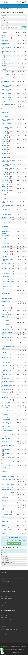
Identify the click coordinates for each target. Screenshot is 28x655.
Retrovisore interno (6, 438)
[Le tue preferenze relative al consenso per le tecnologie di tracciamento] (2, 652)
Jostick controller (5, 301)
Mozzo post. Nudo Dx (6, 360)
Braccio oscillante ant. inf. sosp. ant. (7, 128)
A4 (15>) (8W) (3, 552)
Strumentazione (5, 505)
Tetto (2, 518)
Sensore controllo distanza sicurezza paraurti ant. (8, 466)
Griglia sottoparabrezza (7, 291)
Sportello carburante (6, 502)
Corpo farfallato (5, 235)
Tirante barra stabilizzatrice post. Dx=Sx (7, 526)
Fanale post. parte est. (7, 263)
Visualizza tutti (4, 564)
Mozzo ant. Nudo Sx (6, 357)
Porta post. (4, 407)
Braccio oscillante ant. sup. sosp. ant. (8, 144)
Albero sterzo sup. (6, 38)
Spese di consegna (4, 600)
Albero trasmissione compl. (6, 560)
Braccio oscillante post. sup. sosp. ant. (7, 177)
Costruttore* (4, 15)
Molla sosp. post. (6, 337)
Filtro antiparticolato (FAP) (7, 273)
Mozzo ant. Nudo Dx (6, 355)
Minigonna (4, 334)
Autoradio (3, 101)
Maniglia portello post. (7, 332)
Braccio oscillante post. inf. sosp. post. (8, 169)
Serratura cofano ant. (7, 482)
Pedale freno (5, 378)
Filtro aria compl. (5, 276)
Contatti (2, 579)
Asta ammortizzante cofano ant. (6, 86)
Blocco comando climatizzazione (5, 115)
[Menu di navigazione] (2, 6)
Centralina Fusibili (5, 212)
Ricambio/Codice (5, 25)
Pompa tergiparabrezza (7, 405)
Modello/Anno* (5, 20)
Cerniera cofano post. (7, 217)
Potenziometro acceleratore (5, 413)
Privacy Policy (3, 634)
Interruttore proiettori (6, 298)
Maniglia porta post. (7, 329)
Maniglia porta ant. (6, 327)
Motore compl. (5, 342)
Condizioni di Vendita (5, 581)
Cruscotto (3, 238)
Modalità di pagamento (5, 607)
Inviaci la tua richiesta (14, 543)
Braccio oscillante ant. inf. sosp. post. (7, 136)
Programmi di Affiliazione (6, 583)
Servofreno (4, 497)
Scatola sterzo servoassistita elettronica (7, 445)
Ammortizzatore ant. (7, 72)
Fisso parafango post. (7, 279)
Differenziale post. (5, 243)
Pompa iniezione (5, 402)
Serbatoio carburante (6, 474)
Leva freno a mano (6, 308)
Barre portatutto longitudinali (5, 111)
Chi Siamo (3, 577)
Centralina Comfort (6, 209)
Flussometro (4, 284)
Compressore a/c (5, 222)
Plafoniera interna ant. (7, 394)
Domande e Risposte (5, 638)
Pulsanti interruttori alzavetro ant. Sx (6, 423)
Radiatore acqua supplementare (5, 427)
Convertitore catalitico (6, 229)
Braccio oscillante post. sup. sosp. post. (7, 185)
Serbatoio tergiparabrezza (7, 476)
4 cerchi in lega (5, 35)
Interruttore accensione (7, 296)
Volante (3, 533)
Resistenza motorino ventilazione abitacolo (6, 431)
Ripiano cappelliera (6, 441)
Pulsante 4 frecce (5, 419)
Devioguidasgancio (6, 241)
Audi (2, 550)
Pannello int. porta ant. (7, 365)
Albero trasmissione (6, 40)
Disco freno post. (6, 251)
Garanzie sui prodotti (5, 615)
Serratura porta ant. (7, 487)
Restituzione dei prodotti (6, 619)
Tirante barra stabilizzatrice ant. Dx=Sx (7, 522)
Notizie (2, 585)
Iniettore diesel (5, 293)
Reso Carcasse (3, 626)
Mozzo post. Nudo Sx (6, 362)
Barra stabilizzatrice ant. (7, 104)
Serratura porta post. (7, 492)
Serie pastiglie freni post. (7, 479)
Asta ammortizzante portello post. (6, 94)
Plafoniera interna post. (7, 397)
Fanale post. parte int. (7, 268)
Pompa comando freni (7, 400)
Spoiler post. (4, 500)
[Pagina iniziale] (1, 8)
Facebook (3, 588)
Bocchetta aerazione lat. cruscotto (7, 119)
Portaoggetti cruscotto (7, 410)
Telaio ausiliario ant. (6, 512)
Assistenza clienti (18, 2)
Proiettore (4, 417)
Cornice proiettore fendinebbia (6, 232)
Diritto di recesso (4, 617)
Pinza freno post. (6, 389)
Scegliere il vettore (4, 605)
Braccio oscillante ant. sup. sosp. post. (8, 152)
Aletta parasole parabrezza (6, 562)
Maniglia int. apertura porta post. (6, 319)
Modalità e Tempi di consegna (7, 598)
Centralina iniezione (6, 214)
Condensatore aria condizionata (6, 225)
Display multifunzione (6, 256)
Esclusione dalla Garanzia (6, 624)
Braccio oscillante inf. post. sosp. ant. (8, 160)
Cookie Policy (3, 636)
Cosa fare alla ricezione (5, 602)
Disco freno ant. (6, 246)
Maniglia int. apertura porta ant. (6, 311)
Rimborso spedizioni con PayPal (7, 622)
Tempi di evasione (4, 596)
